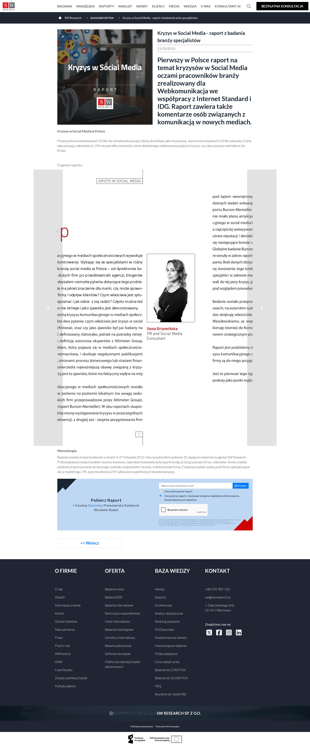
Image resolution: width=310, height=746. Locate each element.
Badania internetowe (119, 605)
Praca (58, 637)
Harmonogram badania (170, 646)
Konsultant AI (228, 6)
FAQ (158, 686)
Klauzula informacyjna (167, 726)
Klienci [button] (158, 6)
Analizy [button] (125, 6)
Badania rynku (114, 589)
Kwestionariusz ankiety (171, 637)
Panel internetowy (117, 621)
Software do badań (117, 654)
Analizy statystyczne (169, 613)
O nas (59, 589)
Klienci (59, 613)
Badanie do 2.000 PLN (170, 670)
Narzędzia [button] (85, 6)
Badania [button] (64, 6)
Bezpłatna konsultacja (282, 6)
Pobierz (242, 485)
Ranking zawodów (167, 621)
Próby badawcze (166, 654)
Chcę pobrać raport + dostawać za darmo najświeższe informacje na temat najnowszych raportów (201, 497)
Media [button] (174, 6)
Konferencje (163, 605)
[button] (48, 308)
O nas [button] (206, 6)
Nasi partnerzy (65, 629)
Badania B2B (113, 597)
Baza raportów (102, 17)
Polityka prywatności (142, 726)
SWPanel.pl (63, 654)
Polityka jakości (65, 686)
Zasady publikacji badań (71, 678)
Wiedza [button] (190, 6)
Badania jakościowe (118, 646)
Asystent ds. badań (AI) (170, 694)
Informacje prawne (68, 605)
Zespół (60, 597)
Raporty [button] (106, 6)
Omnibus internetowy (120, 637)
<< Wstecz (89, 543)
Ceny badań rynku (167, 662)
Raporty (160, 597)
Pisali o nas (62, 646)
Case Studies (63, 670)
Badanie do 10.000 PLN (171, 678)
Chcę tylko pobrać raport (178, 491)
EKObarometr (164, 629)
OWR (58, 662)
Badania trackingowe (119, 629)
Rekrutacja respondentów (122, 613)
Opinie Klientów (66, 621)
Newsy (142, 6)
